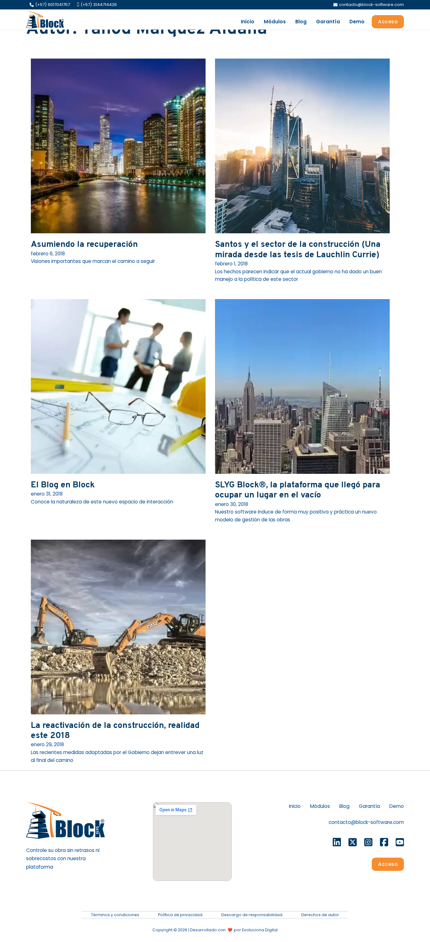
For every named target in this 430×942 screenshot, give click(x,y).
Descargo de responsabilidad (251, 914)
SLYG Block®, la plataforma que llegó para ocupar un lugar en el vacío (297, 490)
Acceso (388, 21)
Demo (357, 21)
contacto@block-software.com (366, 822)
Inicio (247, 21)
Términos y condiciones (115, 914)
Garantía (328, 21)
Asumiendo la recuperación (84, 244)
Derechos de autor (320, 914)
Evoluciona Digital (260, 930)
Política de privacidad (180, 914)
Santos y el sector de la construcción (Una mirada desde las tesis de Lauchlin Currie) (298, 249)
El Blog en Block (63, 485)
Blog (301, 21)
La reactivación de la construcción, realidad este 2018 (115, 730)
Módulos (275, 21)
